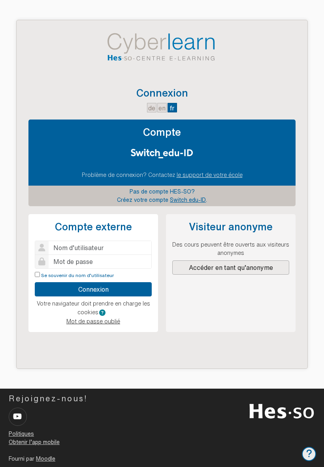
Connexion (93, 289)
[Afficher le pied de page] (309, 454)
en (162, 108)
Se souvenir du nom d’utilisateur (77, 275)
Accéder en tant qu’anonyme (231, 267)
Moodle (45, 458)
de (151, 108)
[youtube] (18, 417)
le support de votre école (210, 175)
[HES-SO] (281, 410)
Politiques (21, 434)
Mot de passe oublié (93, 321)
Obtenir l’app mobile (34, 442)
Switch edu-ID (188, 200)
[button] (102, 312)
